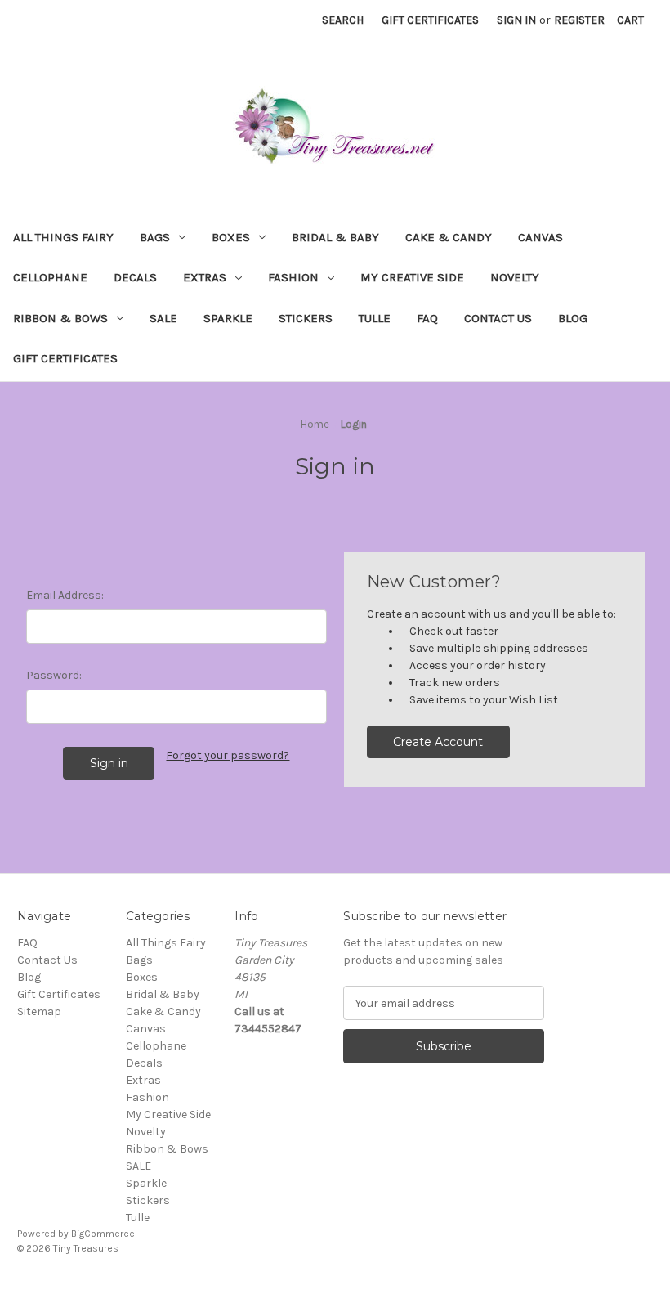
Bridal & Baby (335, 237)
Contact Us (498, 318)
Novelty (514, 277)
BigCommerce (103, 1233)
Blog (572, 318)
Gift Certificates (430, 20)
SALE (163, 318)
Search (343, 20)
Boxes (231, 237)
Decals (135, 277)
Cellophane (50, 277)
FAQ (427, 318)
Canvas (540, 237)
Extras (204, 277)
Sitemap (39, 1011)
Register (579, 20)
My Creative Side (412, 277)
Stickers (306, 318)
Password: (54, 675)
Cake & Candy (448, 237)
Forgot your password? (227, 755)
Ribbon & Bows (60, 318)
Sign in (516, 20)
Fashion (293, 277)
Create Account (438, 742)
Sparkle (227, 318)
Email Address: (65, 595)
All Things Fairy (63, 237)
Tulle (375, 318)
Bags (155, 237)
